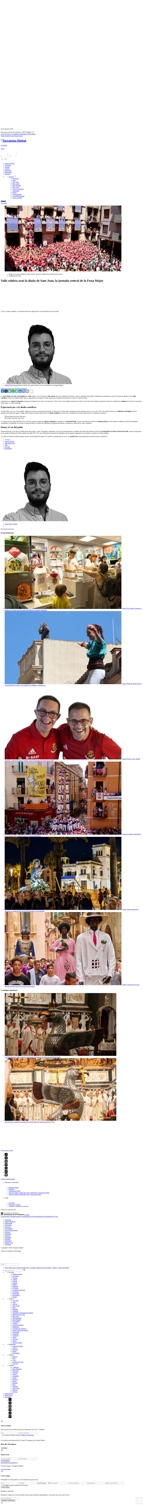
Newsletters (15, 134)
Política (14, 1285)
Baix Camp (15, 184)
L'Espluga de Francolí (19, 1328)
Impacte (14, 1357)
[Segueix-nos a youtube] (6, 1169)
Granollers (15, 1376)
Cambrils (15, 1311)
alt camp (7, 447)
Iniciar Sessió (9, 1393)
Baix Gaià (15, 187)
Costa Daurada (17, 194)
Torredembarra (16, 1318)
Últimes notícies (9, 163)
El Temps (15, 1288)
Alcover (14, 1304)
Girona (14, 1374)
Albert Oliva (8, 385)
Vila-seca (15, 1339)
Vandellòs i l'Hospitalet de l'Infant (22, 1313)
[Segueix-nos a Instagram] (6, 1162)
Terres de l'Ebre (17, 198)
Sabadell (15, 1386)
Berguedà (15, 1371)
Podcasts (15, 1350)
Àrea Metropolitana (18, 196)
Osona (14, 1381)
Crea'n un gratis (5, 1469)
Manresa (15, 1379)
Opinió (14, 1297)
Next (13, 1358)
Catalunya (15, 1367)
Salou (14, 1337)
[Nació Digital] (3, 201)
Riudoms (15, 1309)
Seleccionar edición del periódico (11, 132)
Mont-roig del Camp (18, 1314)
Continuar (4, 1448)
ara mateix (4, 203)
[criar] (56, 1216)
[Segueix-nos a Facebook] (6, 1155)
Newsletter (8, 1397)
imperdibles (8, 448)
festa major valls (10, 443)
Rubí (13, 1385)
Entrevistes (8, 170)
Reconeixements (14, 1187)
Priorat (14, 192)
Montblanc (15, 1327)
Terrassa (15, 1392)
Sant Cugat (15, 1388)
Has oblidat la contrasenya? (9, 1462)
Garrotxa (15, 1372)
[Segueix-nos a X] (6, 1159)
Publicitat (11, 1189)
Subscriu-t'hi (8, 1395)
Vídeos (14, 1348)
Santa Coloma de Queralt (20, 1330)
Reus (14, 180)
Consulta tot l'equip (14, 1191)
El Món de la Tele (17, 1362)
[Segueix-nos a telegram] (6, 1165)
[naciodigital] (5, 1216)
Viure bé (15, 1364)
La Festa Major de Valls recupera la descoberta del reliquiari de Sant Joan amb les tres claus (33, 1057)
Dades (14, 1351)
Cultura (15, 524)
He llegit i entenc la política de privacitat (15, 1485)
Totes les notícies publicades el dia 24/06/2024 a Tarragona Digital (29, 1193)
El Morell (15, 1335)
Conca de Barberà (18, 189)
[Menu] (4, 160)
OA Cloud (17, 1251)
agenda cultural (9, 441)
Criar (14, 1360)
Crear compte (5, 1487)
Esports (14, 1281)
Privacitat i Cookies (15, 1204)
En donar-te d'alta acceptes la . (18, 1435)
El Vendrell (15, 1321)
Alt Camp (15, 182)
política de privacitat (27, 1435)
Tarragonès (15, 191)
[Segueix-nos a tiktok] (6, 1172)
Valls (13, 1302)
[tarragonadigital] (37, 1216)
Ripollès (15, 1383)
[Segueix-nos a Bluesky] (6, 1176)
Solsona (14, 1390)
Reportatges (8, 172)
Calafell (14, 1323)
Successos (8, 165)
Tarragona (15, 178)
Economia (15, 1292)
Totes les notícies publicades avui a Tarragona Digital (25, 1194)
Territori (12, 177)
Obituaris (7, 174)
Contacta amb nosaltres (8, 1179)
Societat (7, 167)
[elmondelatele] (48, 1216)
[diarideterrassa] (26, 1216)
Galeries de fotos (17, 1346)
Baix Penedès (16, 185)
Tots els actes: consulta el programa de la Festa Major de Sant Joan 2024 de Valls (29, 1122)
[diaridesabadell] (15, 1216)
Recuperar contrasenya (8, 1500)
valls (6, 445)
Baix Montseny (17, 1369)
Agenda (7, 169)
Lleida (14, 1378)
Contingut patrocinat (18, 1290)
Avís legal (12, 1203)
